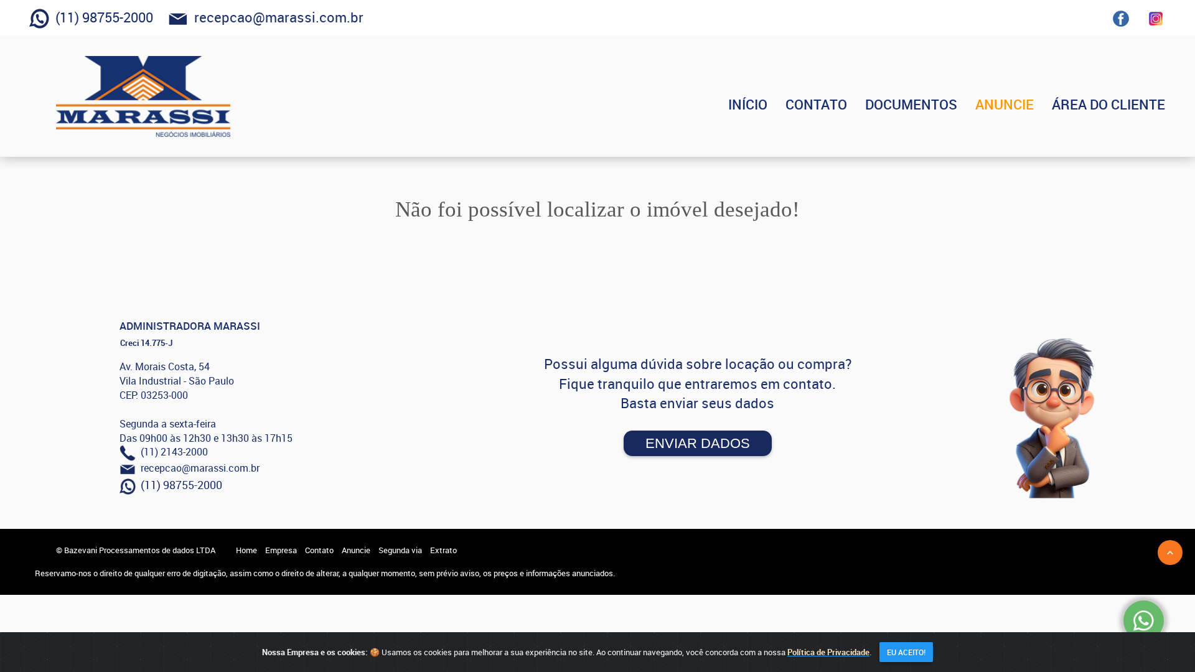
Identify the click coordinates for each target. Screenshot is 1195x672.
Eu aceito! (906, 652)
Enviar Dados (697, 443)
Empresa (281, 550)
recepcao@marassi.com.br (275, 17)
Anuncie (356, 550)
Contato (319, 550)
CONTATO (816, 104)
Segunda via (400, 550)
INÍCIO (747, 104)
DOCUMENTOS (911, 104)
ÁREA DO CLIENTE (1108, 104)
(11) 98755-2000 (101, 17)
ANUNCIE (1004, 104)
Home (246, 550)
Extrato (443, 550)
